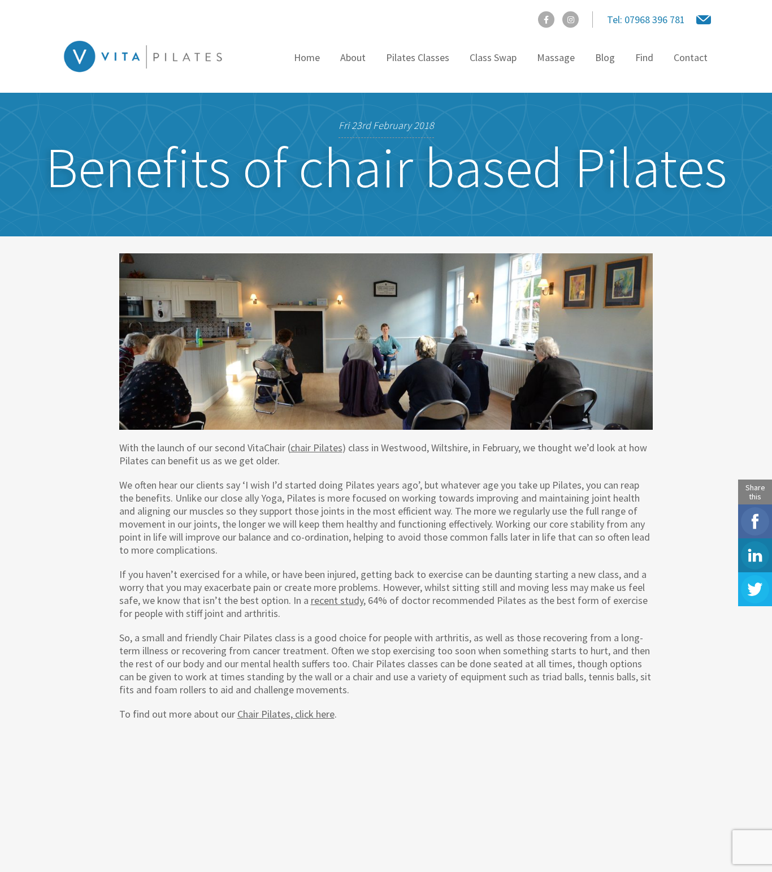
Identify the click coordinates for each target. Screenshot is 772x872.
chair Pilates (316, 447)
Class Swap (493, 57)
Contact (691, 57)
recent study (337, 600)
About (353, 57)
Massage (556, 57)
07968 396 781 (646, 19)
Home (307, 57)
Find (644, 57)
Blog (605, 57)
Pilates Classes (417, 57)
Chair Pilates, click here (286, 713)
